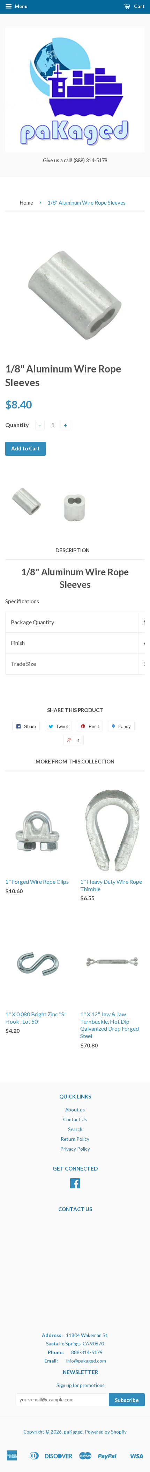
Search (75, 1129)
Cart (139, 6)
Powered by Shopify (106, 1432)
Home (26, 202)
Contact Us (75, 1119)
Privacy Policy (75, 1149)
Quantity (17, 424)
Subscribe (127, 1400)
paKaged (73, 1432)
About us (75, 1109)
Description (72, 550)
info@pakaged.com (86, 1361)
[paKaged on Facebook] (75, 1185)
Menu (21, 6)
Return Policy (75, 1139)
